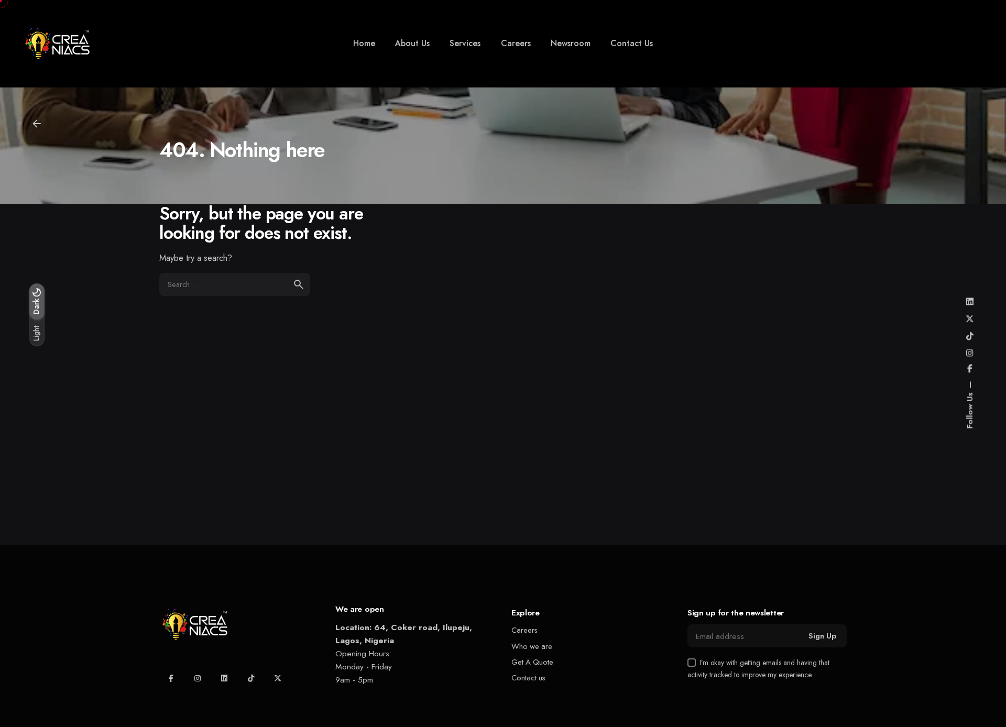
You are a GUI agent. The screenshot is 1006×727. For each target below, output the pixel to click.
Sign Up (822, 636)
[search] (298, 284)
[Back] (36, 123)
